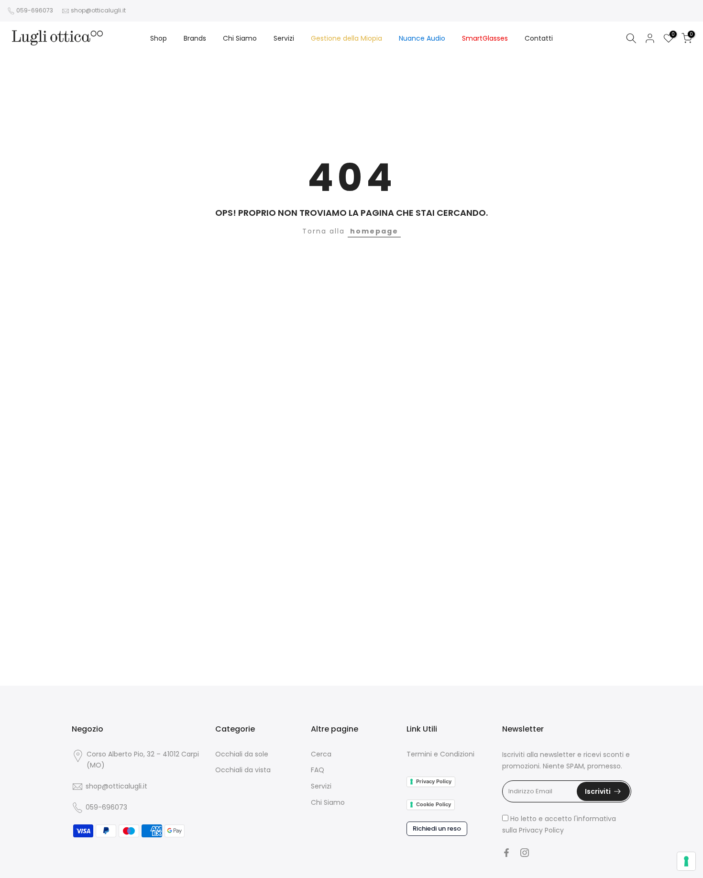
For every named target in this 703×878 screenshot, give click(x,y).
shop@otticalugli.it (98, 10)
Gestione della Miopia (346, 38)
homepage (374, 231)
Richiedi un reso (437, 828)
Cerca (321, 754)
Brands (195, 38)
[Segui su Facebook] (506, 852)
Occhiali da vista (243, 770)
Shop (158, 38)
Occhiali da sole (241, 754)
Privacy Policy (433, 781)
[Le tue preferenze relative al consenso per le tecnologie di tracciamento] (686, 861)
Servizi (284, 38)
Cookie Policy (433, 804)
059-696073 (34, 10)
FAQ (317, 770)
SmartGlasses (485, 38)
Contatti (539, 38)
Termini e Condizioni (440, 754)
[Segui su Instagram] (524, 852)
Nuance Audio (422, 38)
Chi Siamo (240, 38)
